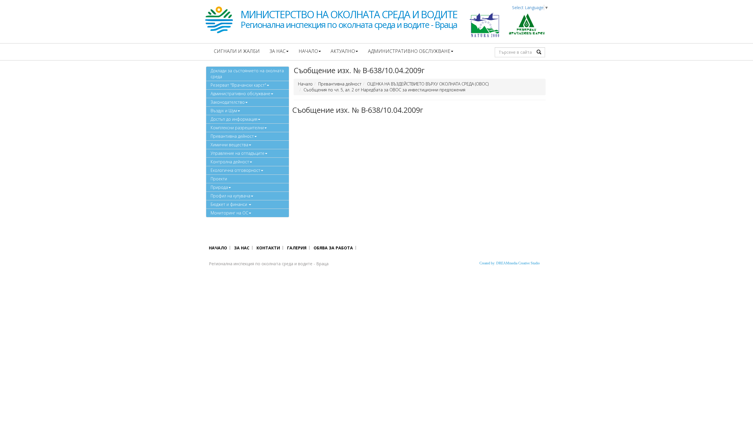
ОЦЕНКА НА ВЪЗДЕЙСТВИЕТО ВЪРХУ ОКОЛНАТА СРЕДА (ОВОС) (428, 84)
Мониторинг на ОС (229, 213)
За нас (277, 51)
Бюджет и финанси (229, 204)
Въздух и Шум (224, 110)
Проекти (219, 179)
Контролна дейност (230, 161)
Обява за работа (333, 248)
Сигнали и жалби (237, 51)
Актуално (343, 51)
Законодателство (228, 102)
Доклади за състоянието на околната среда (247, 73)
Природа (219, 187)
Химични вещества (229, 144)
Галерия (296, 248)
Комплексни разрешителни (237, 127)
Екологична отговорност (235, 170)
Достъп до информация (234, 119)
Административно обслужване (409, 51)
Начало (308, 51)
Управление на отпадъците (237, 153)
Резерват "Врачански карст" (238, 85)
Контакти (268, 248)
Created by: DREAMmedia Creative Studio (509, 263)
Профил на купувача (230, 196)
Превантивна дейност (232, 136)
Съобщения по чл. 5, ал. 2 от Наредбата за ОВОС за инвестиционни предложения (384, 90)
